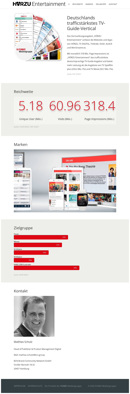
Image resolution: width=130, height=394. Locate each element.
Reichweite (77, 4)
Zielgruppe (101, 4)
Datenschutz (35, 386)
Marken (89, 4)
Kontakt (113, 4)
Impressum (19, 386)
